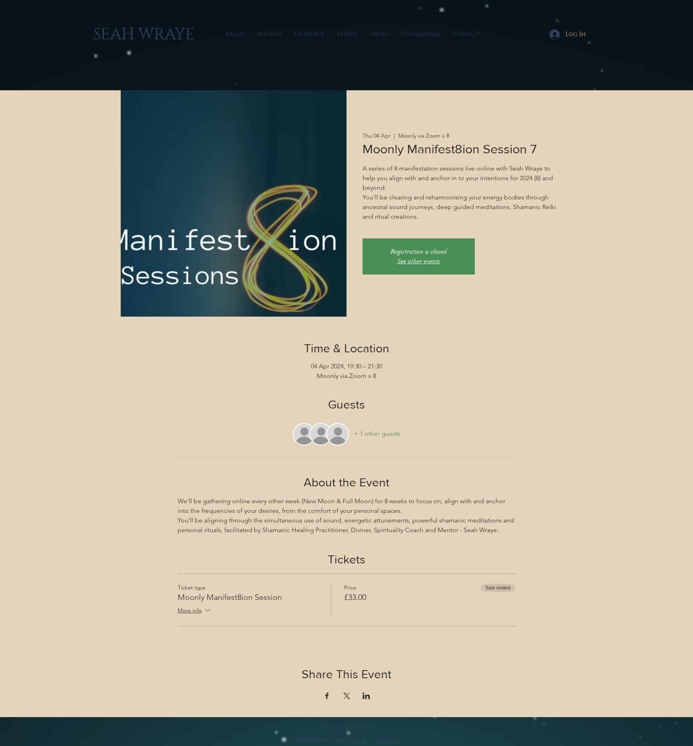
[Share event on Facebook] (327, 696)
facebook (351, 739)
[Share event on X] (347, 696)
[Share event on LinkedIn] (366, 696)
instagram (312, 739)
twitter (384, 739)
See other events (418, 261)
